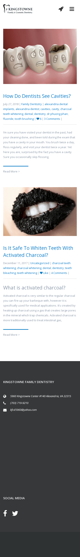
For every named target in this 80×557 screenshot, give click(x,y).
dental (29, 114)
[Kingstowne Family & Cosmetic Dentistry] (18, 9)
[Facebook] (7, 513)
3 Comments (52, 119)
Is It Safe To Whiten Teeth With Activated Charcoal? (38, 251)
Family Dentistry (31, 104)
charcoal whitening (29, 268)
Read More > (11, 171)
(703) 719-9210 (19, 403)
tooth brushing (24, 119)
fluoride (8, 119)
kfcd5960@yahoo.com (23, 410)
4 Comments (59, 273)
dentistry (40, 114)
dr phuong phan (57, 114)
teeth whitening (27, 273)
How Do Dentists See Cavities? (37, 96)
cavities (45, 109)
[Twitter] (17, 513)
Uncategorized (39, 263)
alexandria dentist (27, 109)
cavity (55, 109)
